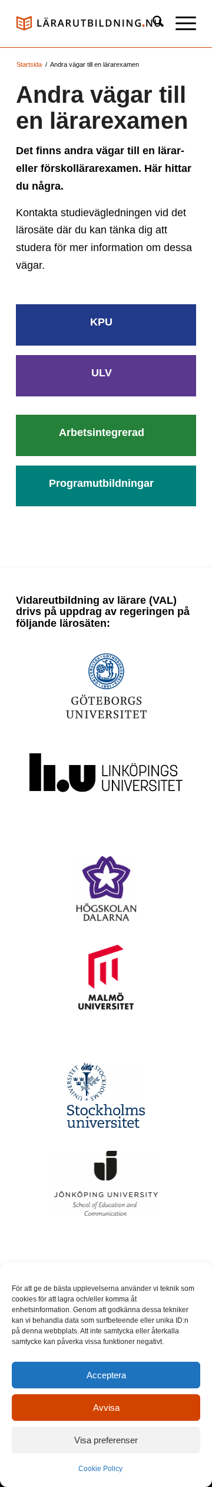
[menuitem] (152, 23)
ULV (101, 373)
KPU (101, 322)
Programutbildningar (101, 483)
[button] (180, 23)
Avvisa (106, 1408)
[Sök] (152, 23)
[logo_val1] (88, 23)
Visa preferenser (106, 1440)
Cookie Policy (100, 1469)
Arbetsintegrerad (101, 432)
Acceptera (106, 1375)
